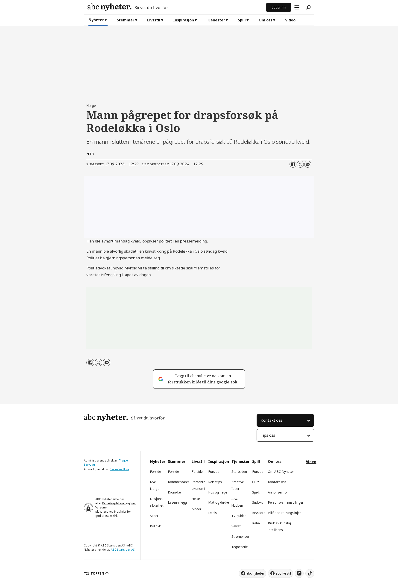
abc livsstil (283, 573)
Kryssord (258, 513)
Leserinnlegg (177, 502)
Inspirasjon (183, 20)
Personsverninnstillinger (285, 502)
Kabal (256, 523)
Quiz (255, 482)
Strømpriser (240, 536)
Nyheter (96, 19)
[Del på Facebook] (293, 164)
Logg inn (279, 7)
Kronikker (175, 492)
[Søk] (308, 7)
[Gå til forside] (175, 7)
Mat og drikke (218, 502)
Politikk (155, 526)
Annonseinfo (277, 492)
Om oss (265, 20)
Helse (196, 498)
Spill (242, 20)
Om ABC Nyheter (281, 471)
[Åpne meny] (297, 7)
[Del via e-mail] (307, 164)
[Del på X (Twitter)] (300, 164)
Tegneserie (239, 547)
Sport (154, 516)
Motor (196, 509)
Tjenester (216, 20)
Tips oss (267, 435)
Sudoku (257, 502)
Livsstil (153, 20)
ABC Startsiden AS (123, 550)
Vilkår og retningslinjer (284, 513)
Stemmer (125, 20)
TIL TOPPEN (94, 573)
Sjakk (256, 492)
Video (290, 20)
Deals (212, 513)
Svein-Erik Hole (119, 469)
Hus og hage (217, 492)
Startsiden (239, 471)
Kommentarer (178, 482)
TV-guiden (238, 516)
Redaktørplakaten (114, 503)
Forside (155, 471)
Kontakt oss (271, 420)
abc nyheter (255, 573)
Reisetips (215, 482)
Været (236, 526)
